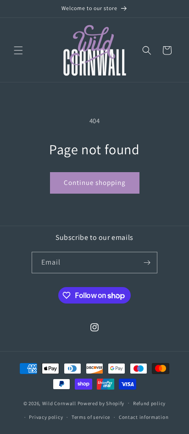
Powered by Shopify (101, 403)
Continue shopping (95, 182)
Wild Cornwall (59, 403)
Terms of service (91, 417)
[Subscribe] (147, 262)
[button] (18, 50)
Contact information (143, 417)
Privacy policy (46, 417)
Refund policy (149, 403)
